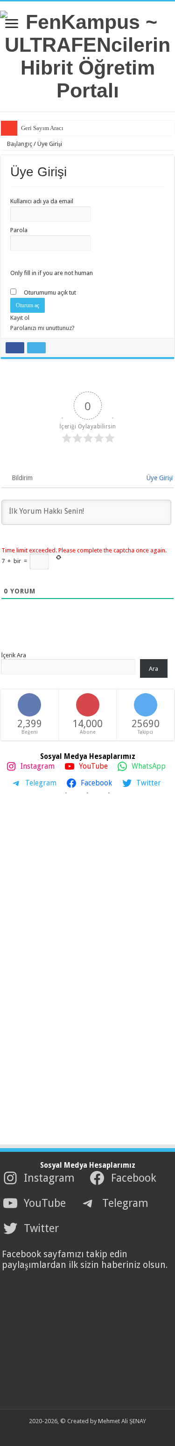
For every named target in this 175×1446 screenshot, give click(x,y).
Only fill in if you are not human (51, 272)
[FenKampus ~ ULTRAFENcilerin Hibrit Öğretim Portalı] (87, 54)
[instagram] (99, 1432)
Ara (153, 668)
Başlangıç (19, 143)
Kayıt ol (19, 317)
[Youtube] (90, 1432)
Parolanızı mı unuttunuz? (42, 327)
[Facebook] (72, 1432)
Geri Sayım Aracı (42, 127)
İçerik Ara (13, 655)
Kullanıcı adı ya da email (41, 201)
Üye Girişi (159, 478)
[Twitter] (81, 1432)
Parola (19, 230)
